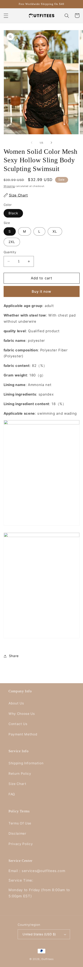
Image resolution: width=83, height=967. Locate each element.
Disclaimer (17, 833)
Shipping (9, 186)
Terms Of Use (20, 823)
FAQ (12, 794)
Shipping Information (26, 763)
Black (13, 213)
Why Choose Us (22, 714)
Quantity (10, 252)
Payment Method (23, 734)
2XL (12, 242)
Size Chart (17, 784)
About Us (16, 703)
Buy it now (42, 291)
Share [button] (14, 656)
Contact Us (18, 724)
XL (55, 231)
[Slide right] (51, 142)
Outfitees (47, 959)
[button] (6, 15)
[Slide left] (31, 142)
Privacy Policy (21, 844)
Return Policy (20, 774)
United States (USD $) (39, 934)
